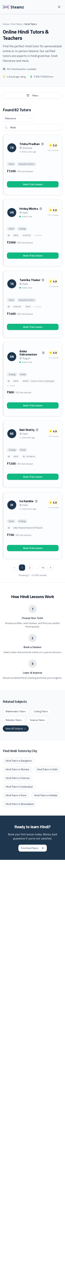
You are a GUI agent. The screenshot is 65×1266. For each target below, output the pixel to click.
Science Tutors (37, 720)
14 (43, 567)
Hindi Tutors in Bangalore (19, 760)
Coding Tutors (41, 711)
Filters (35, 95)
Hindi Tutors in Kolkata (45, 795)
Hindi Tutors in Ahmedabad (20, 804)
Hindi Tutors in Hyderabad (19, 786)
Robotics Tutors (14, 720)
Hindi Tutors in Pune (16, 795)
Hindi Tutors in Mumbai (17, 769)
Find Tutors (17, 24)
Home (6, 24)
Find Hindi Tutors (29, 848)
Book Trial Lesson (32, 184)
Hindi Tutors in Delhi (47, 769)
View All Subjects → (16, 728)
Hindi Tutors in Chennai (17, 778)
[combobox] (18, 118)
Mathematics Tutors (16, 711)
